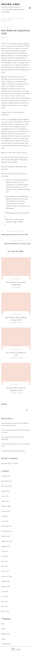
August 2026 (5, 476)
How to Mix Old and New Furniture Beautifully (12, 438)
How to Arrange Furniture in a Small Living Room (15, 445)
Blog (2, 624)
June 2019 (4, 556)
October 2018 (5, 581)
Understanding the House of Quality (13, 451)
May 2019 (4, 561)
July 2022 (4, 516)
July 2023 (4, 496)
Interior (3, 629)
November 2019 (6, 531)
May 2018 (4, 601)
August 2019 (5, 546)
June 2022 (4, 521)
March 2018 (5, 611)
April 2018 (4, 606)
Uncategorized (7, 26)
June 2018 (4, 596)
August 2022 (5, 511)
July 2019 (4, 551)
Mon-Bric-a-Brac (10, 4)
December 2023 (6, 481)
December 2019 (6, 526)
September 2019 (6, 541)
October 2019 (5, 536)
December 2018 (6, 576)
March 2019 (5, 571)
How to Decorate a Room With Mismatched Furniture (15, 431)
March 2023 (5, 501)
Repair (3, 639)
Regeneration (5, 634)
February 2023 (6, 506)
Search (4, 404)
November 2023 (6, 486)
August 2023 (5, 491)
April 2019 (4, 566)
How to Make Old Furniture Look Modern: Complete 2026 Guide (15, 424)
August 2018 (5, 586)
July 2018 (4, 591)
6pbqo (18, 649)
